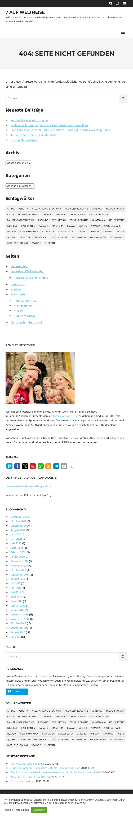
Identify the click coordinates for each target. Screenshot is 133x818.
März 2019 (16, 601)
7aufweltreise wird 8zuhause (29, 120)
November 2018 (19, 619)
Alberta (23, 209)
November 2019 (19, 566)
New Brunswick (29, 232)
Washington (79, 238)
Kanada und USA (25, 301)
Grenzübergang (78, 220)
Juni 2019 (15, 588)
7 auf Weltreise (25, 12)
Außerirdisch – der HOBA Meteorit (33, 135)
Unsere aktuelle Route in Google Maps (28, 486)
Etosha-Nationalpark (24, 140)
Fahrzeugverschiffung (20, 220)
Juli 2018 (15, 637)
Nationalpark (112, 226)
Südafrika (40, 238)
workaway (116, 238)
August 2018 (17, 632)
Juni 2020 (16, 539)
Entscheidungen (98, 215)
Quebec (11, 238)
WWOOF (36, 243)
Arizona (97, 209)
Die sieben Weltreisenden (27, 271)
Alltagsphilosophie (76, 209)
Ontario (81, 232)
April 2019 (16, 597)
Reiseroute (18, 294)
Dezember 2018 (19, 615)
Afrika (11, 209)
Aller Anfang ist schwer (46, 209)
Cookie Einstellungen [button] (17, 810)
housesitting (116, 220)
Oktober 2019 (18, 570)
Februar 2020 (18, 552)
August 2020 (18, 530)
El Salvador (78, 215)
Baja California (114, 209)
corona (46, 215)
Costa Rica (61, 215)
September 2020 (20, 526)
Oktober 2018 (18, 623)
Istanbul (12, 226)
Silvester (24, 238)
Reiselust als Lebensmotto (31, 277)
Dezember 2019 (19, 561)
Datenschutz (19, 266)
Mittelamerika (23, 306)
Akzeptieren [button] (39, 810)
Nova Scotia (65, 232)
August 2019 (17, 579)
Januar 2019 (17, 610)
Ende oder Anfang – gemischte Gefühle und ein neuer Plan (49, 125)
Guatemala (99, 220)
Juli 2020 (15, 534)
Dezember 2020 (19, 517)
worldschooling (17, 243)
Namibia (95, 226)
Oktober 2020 (18, 521)
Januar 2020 (17, 557)
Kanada (43, 226)
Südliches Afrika (24, 316)
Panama (108, 232)
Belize (10, 215)
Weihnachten (98, 238)
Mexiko (83, 226)
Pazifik (121, 232)
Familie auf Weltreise (65, 416)
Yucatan (50, 243)
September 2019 (19, 575)
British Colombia (28, 215)
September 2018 (19, 628)
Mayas (71, 226)
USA (52, 238)
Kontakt (16, 289)
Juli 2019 (15, 583)
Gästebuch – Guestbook (27, 322)
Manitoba (57, 226)
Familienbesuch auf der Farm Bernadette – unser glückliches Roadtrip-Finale (61, 130)
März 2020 (16, 548)
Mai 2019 (15, 592)
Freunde (43, 220)
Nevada (11, 232)
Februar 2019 (17, 606)
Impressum (18, 284)
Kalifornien (28, 226)
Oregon (94, 232)
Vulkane (63, 238)
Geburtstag (59, 220)
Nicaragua (48, 232)
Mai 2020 (15, 543)
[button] (9, 466)
